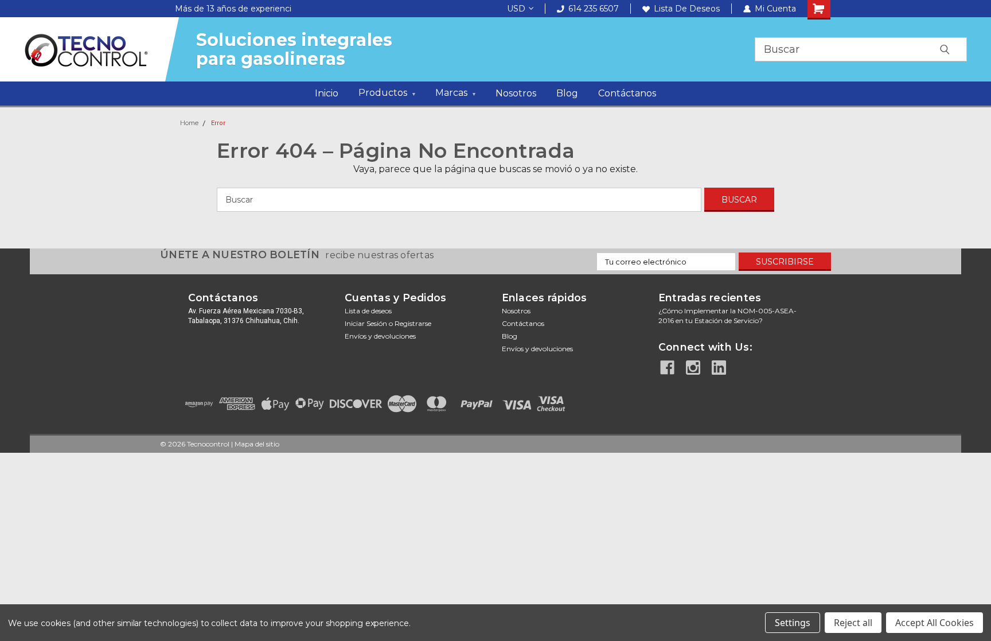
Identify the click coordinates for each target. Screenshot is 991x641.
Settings (792, 622)
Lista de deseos (687, 8)
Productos (386, 92)
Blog (567, 93)
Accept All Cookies (934, 622)
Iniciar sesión (366, 323)
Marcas (455, 92)
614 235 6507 (593, 8)
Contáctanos (627, 93)
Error (218, 123)
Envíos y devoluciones (380, 336)
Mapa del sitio (257, 444)
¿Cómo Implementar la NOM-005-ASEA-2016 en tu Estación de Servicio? (727, 315)
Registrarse (413, 323)
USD (516, 8)
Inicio (326, 93)
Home (189, 123)
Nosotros (516, 93)
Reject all (853, 622)
